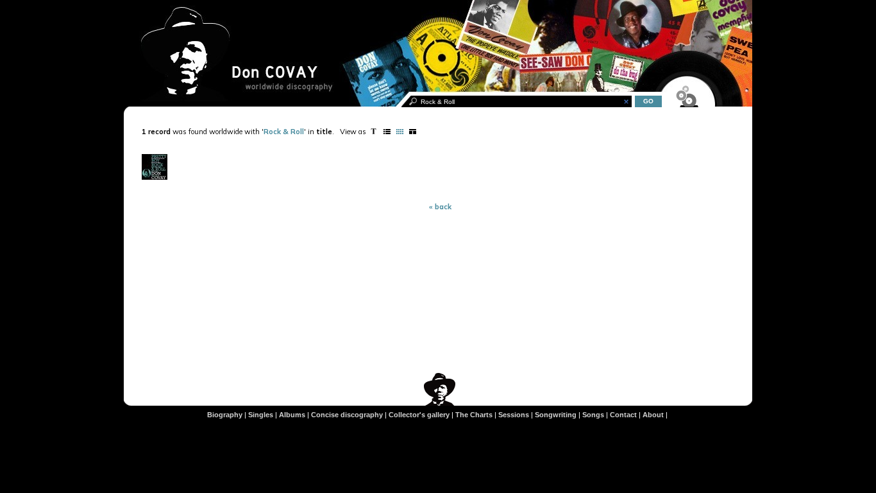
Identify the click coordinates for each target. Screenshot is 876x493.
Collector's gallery (419, 415)
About (653, 415)
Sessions (513, 415)
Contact (623, 415)
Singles (260, 415)
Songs (593, 415)
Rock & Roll (284, 131)
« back (440, 206)
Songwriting (556, 415)
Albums (292, 415)
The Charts (474, 415)
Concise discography (347, 415)
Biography (224, 415)
